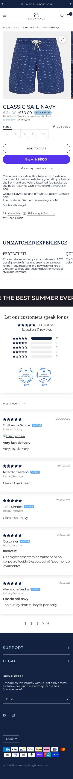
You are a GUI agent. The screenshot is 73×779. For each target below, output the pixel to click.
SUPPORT (13, 647)
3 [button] (37, 623)
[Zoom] (62, 39)
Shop (16, 27)
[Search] (62, 15)
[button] (20, 338)
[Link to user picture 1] (36, 436)
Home (6, 27)
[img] (12, 419)
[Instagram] (16, 715)
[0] (67, 15)
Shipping (21, 116)
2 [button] (31, 623)
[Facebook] (7, 715)
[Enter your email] (66, 699)
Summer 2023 (30, 27)
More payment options (36, 168)
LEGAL (9, 661)
